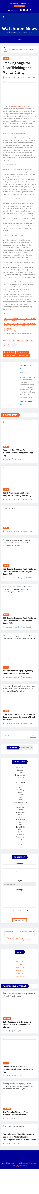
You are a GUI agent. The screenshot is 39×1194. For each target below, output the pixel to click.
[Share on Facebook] (9, 340)
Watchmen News (19, 28)
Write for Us (30, 931)
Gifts (20, 797)
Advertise (10, 938)
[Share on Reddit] (31, 340)
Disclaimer (22, 931)
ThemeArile (23, 1166)
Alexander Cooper (11, 77)
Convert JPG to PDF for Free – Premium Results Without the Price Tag (18, 452)
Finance (20, 785)
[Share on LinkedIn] (18, 340)
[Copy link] (14, 345)
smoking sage (24, 355)
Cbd (20, 773)
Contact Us (8, 931)
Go (33, 735)
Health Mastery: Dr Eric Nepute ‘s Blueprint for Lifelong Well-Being (17, 494)
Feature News (20, 782)
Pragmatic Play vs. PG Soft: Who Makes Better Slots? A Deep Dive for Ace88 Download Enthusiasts (20, 325)
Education (20, 777)
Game (20, 792)
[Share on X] (14, 340)
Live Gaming (20, 807)
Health (20, 800)
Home (5, 47)
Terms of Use (27, 941)
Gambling (20, 790)
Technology (20, 837)
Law (20, 805)
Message (19, 890)
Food (20, 787)
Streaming (20, 834)
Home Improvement (20, 802)
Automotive (20, 768)
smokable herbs (10, 355)
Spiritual (20, 829)
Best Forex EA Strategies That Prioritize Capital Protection (15, 1113)
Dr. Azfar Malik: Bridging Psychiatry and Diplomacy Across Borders (18, 672)
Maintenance (20, 812)
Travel (20, 844)
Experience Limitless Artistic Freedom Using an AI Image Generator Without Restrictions (19, 716)
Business (20, 770)
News (20, 817)
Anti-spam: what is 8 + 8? (19, 911)
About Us (15, 931)
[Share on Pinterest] (27, 340)
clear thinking (10, 352)
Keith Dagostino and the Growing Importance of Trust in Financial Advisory (17, 1024)
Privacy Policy (18, 938)
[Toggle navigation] (19, 39)
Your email (19, 872)
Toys (20, 839)
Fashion (20, 780)
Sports (20, 832)
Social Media (20, 827)
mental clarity (23, 352)
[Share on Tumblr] (4, 345)
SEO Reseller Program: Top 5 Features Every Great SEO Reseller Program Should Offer (19, 571)
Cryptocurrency (20, 775)
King (7, 459)
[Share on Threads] (8, 345)
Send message (19, 920)
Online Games (20, 820)
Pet (20, 822)
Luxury (20, 810)
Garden (20, 795)
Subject (19, 881)
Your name (19, 863)
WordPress (28, 1163)
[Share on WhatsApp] (22, 340)
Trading (20, 842)
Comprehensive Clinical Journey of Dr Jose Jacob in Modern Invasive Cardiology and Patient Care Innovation (19, 1136)
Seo (20, 825)
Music (20, 815)
